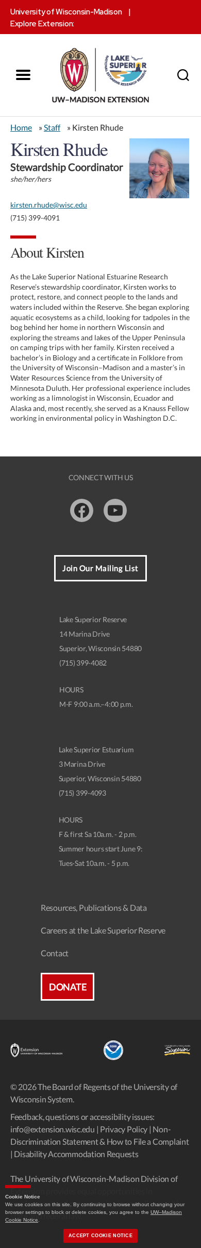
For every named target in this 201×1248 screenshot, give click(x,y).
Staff (52, 127)
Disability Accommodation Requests (76, 1154)
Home (21, 127)
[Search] (183, 75)
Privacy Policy (123, 1129)
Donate (67, 986)
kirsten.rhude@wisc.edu (48, 204)
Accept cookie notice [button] (100, 1235)
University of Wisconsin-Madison (66, 12)
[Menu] (23, 75)
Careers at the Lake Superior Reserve (103, 930)
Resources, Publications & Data (94, 907)
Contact (55, 953)
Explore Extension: (42, 24)
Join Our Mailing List (100, 568)
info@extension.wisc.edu (52, 1129)
